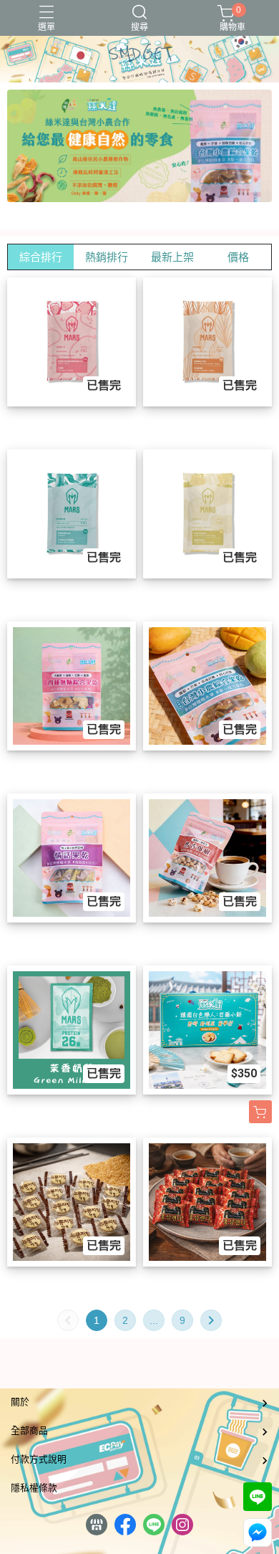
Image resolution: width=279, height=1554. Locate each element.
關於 (20, 1401)
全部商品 (29, 1430)
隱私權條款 (34, 1487)
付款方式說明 (39, 1459)
